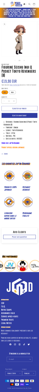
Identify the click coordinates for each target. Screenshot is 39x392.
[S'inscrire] (30, 359)
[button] (4, 4)
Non (12, 92)
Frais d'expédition (15, 85)
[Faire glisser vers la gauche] (15, 60)
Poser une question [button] (19, 237)
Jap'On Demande (16, 388)
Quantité (4, 97)
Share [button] (6, 154)
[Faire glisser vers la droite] (24, 60)
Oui (5, 92)
